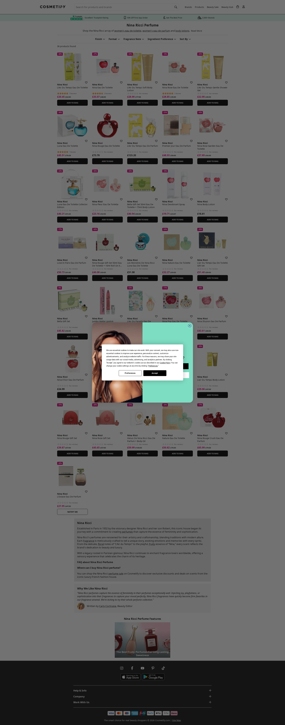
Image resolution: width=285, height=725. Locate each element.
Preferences (130, 373)
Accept (155, 373)
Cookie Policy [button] (165, 363)
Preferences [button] (153, 366)
